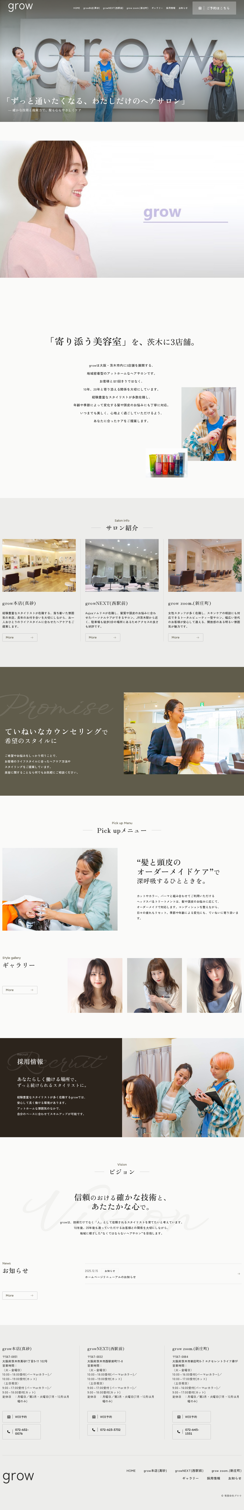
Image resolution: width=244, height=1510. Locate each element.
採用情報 (170, 8)
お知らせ (183, 8)
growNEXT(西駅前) (113, 8)
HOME (76, 8)
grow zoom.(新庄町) (137, 8)
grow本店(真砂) (91, 8)
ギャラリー (157, 8)
